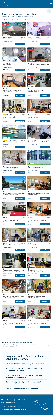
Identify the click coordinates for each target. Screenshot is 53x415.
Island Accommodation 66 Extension (36, 38)
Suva (11, 41)
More (26, 19)
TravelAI (11, 409)
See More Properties (26, 331)
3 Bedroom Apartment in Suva (35, 270)
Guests (18, 19)
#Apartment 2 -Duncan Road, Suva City (12, 244)
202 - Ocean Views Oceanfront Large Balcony (13, 141)
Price (12, 19)
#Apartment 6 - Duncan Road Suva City (37, 296)
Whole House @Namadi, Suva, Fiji (35, 167)
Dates (5, 19)
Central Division (6, 41)
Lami (7, 144)
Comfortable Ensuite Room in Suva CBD (12, 90)
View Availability (20, 44)
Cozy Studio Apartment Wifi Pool (10, 167)
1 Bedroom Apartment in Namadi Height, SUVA (38, 322)
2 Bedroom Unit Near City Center (10, 116)
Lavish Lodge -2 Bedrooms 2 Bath (10, 219)
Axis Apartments (7, 64)
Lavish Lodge (31, 219)
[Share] (49, 11)
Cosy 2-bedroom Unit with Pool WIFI (36, 90)
